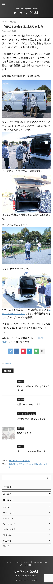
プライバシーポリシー (22, 562)
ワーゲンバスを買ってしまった (31, 418)
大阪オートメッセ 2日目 (29, 404)
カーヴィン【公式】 (26, 13)
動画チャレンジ (24, 433)
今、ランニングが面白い (19, 460)
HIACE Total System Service (26, 576)
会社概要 (28, 565)
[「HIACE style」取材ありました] (29, 351)
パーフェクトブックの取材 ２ (31, 451)
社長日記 (8, 363)
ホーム (9, 562)
